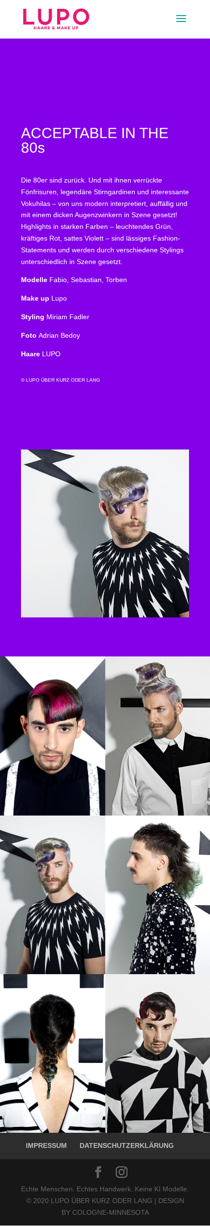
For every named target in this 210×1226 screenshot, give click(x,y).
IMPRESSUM (46, 1145)
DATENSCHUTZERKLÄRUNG (127, 1145)
